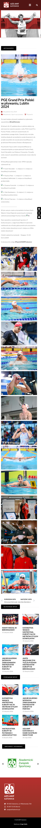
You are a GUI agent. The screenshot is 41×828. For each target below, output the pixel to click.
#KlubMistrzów (15, 122)
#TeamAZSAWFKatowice (23, 242)
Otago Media (23, 824)
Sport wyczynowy (17, 114)
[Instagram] (39, 213)
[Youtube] (39, 217)
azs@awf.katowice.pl (13, 809)
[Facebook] (39, 209)
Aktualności (7, 114)
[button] (30, 5)
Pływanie (30, 114)
